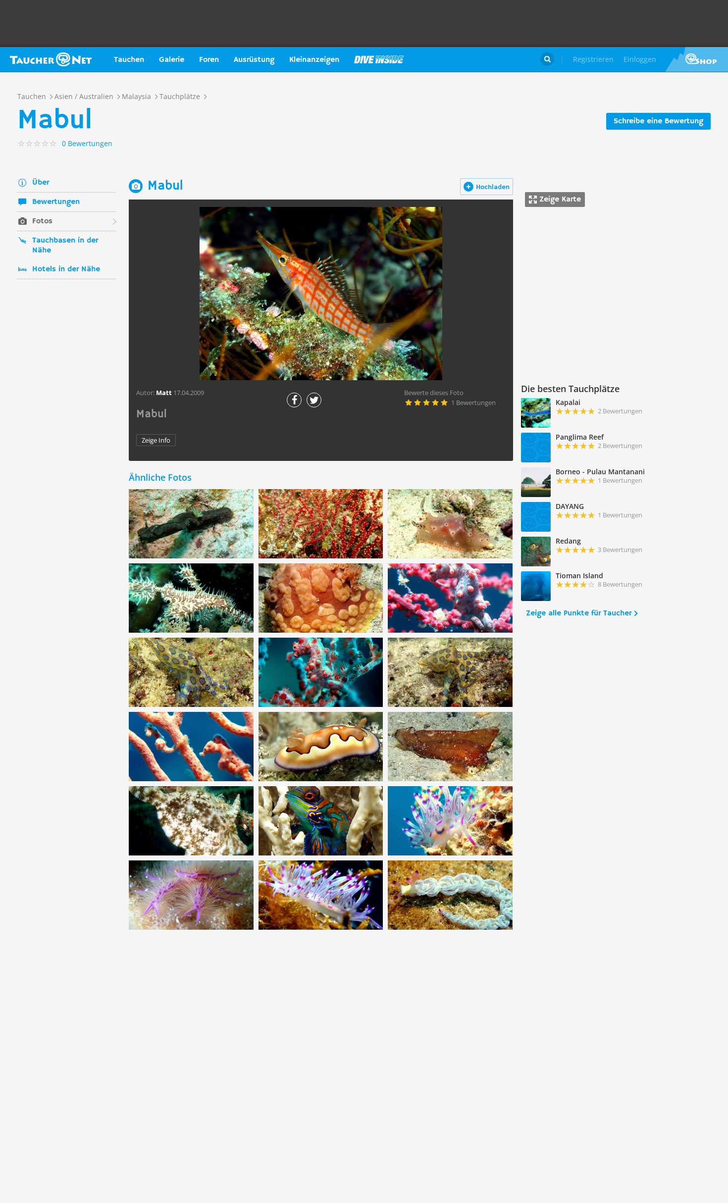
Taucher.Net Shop (696, 59)
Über (40, 183)
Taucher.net (51, 59)
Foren (209, 60)
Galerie (171, 60)
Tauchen (129, 60)
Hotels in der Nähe (66, 269)
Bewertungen (56, 202)
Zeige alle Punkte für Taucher (578, 613)
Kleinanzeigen (314, 60)
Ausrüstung (254, 60)
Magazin (379, 59)
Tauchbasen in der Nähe (65, 245)
